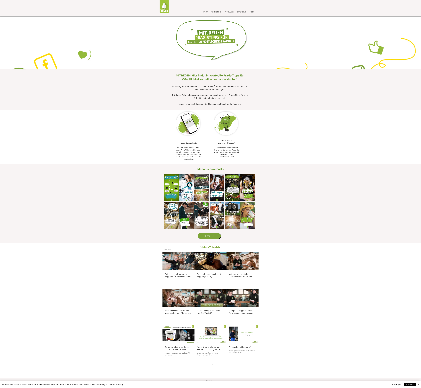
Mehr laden (210, 365)
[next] (251, 202)
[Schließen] (418, 384)
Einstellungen (396, 384)
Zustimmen (410, 384)
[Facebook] (207, 380)
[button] (171, 187)
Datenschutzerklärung (115, 384)
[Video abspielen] (178, 261)
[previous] (168, 202)
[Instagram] (210, 380)
